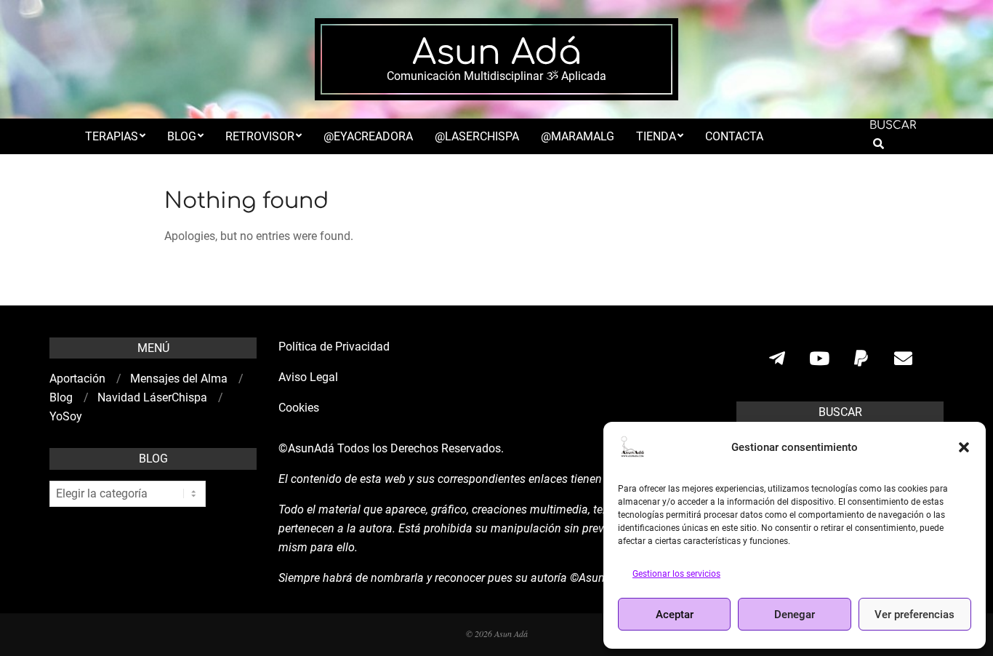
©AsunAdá (306, 448)
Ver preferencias (914, 614)
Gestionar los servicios (676, 574)
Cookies (300, 408)
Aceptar (675, 614)
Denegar (794, 614)
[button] (964, 447)
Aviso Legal (308, 377)
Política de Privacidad (334, 346)
